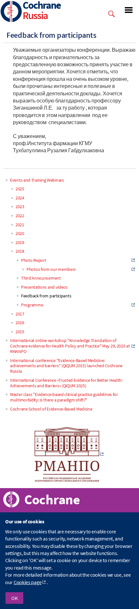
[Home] (11, 12)
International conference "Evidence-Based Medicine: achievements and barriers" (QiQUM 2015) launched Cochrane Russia (66, 366)
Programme (32, 305)
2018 (20, 251)
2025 (20, 189)
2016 (20, 323)
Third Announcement (41, 278)
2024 (20, 198)
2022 (20, 216)
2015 (20, 332)
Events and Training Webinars (37, 180)
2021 (20, 225)
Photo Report (33, 260)
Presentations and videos (44, 287)
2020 (20, 233)
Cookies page (27, 582)
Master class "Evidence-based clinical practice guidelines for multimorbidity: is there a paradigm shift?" (64, 397)
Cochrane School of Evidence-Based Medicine (51, 409)
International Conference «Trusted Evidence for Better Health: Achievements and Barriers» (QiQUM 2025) (66, 383)
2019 (20, 242)
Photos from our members (51, 269)
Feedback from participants (46, 296)
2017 (20, 314)
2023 (20, 206)
